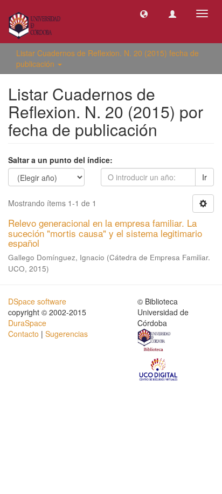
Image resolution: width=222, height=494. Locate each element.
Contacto (23, 333)
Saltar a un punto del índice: (60, 159)
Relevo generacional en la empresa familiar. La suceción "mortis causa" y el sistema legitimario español (105, 232)
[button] (144, 13)
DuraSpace (27, 322)
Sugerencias (66, 333)
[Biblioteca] (154, 341)
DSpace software (37, 301)
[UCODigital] (159, 368)
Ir (204, 177)
